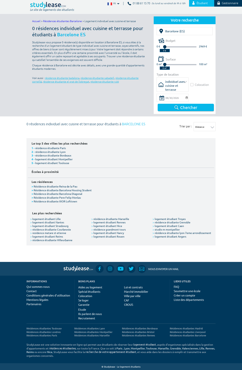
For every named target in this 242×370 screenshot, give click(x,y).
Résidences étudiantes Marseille (92, 335)
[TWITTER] (131, 269)
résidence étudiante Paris (50, 148)
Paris (119, 348)
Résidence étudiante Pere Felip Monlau (57, 197)
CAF (126, 300)
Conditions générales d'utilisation (48, 295)
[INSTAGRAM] (110, 269)
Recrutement (86, 318)
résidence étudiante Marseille (110, 219)
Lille (201, 348)
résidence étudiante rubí (104, 81)
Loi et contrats (133, 287)
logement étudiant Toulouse (52, 163)
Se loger (83, 300)
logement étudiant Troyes (169, 219)
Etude (82, 309)
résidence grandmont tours (108, 229)
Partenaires (33, 304)
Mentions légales (37, 299)
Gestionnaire (230, 3)
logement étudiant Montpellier (54, 159)
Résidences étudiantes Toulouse (44, 328)
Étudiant (202, 3)
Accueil (36, 21)
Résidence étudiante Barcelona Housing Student (63, 190)
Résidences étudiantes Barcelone (62, 21)
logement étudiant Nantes (47, 222)
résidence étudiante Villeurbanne (51, 240)
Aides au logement (90, 287)
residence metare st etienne (48, 233)
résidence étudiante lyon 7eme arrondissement (182, 233)
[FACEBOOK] (99, 269)
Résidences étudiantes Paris (41, 335)
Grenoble (175, 348)
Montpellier (138, 348)
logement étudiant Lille (45, 219)
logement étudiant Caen (168, 226)
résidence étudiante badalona (62, 78)
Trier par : (185, 126)
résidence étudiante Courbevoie (50, 229)
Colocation (202, 85)
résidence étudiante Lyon (50, 151)
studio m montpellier (166, 229)
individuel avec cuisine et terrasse (175, 83)
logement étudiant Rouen (107, 236)
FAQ (176, 286)
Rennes (210, 348)
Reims (30, 352)
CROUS (128, 304)
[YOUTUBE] (121, 269)
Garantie (83, 304)
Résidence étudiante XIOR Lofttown (55, 201)
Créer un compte (184, 295)
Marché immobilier (136, 291)
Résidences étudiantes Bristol (138, 332)
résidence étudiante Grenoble (171, 222)
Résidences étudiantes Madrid (186, 328)
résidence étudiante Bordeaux (53, 155)
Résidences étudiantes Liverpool (188, 332)
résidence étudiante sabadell (97, 78)
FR (111, 3)
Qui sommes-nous (38, 286)
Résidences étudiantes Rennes (138, 335)
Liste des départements (189, 299)
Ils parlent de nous (90, 314)
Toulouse (151, 348)
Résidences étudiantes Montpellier (93, 332)
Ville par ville (132, 296)
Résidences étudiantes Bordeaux (140, 328)
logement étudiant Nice (106, 226)
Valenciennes (190, 348)
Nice (49, 352)
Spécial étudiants (89, 291)
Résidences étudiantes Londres (43, 332)
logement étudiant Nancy (107, 233)
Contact (31, 291)
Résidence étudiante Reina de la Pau (55, 186)
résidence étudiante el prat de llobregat (66, 81)
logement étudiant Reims (46, 236)
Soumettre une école (187, 291)
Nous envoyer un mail (158, 269)
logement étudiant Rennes (108, 222)
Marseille (163, 348)
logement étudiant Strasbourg (49, 226)
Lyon (127, 348)
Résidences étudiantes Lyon (89, 328)
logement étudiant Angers (169, 236)
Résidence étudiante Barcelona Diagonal (58, 193)
